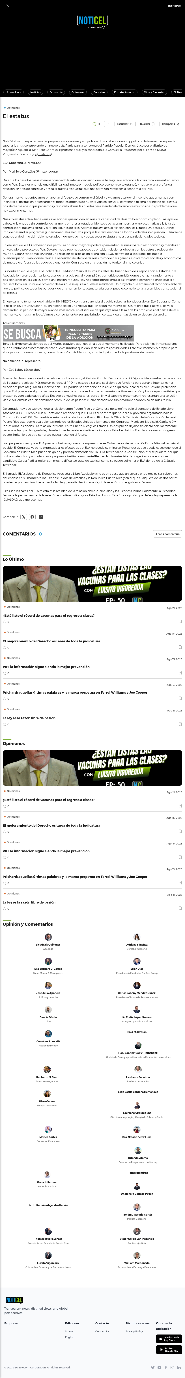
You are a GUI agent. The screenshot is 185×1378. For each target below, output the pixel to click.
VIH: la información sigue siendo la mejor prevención (46, 667)
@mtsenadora (70, 149)
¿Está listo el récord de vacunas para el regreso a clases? (49, 615)
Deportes (99, 92)
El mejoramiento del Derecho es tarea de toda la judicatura (51, 641)
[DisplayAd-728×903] (92, 333)
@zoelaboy (43, 154)
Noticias (35, 92)
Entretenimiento (124, 92)
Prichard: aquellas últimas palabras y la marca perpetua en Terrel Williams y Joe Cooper (75, 692)
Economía (56, 92)
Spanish (70, 1331)
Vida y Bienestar (154, 92)
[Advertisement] (92, 57)
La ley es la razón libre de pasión (29, 718)
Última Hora (13, 92)
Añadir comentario (168, 534)
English (69, 1337)
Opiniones (78, 92)
